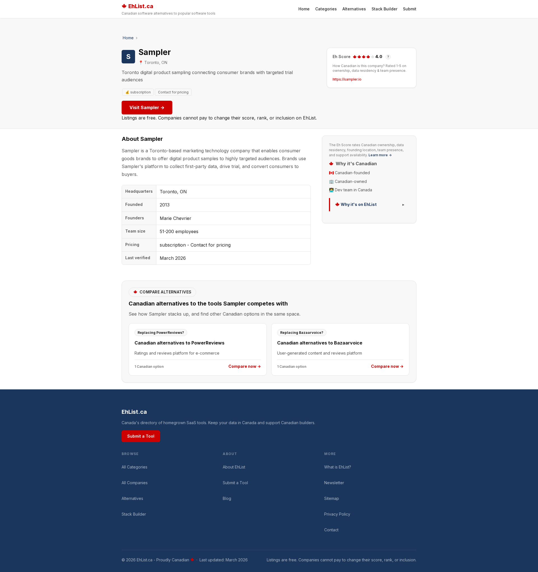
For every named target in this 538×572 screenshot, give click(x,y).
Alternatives (354, 8)
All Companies (135, 482)
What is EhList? (337, 467)
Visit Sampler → (146, 107)
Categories (326, 8)
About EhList (234, 467)
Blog (227, 498)
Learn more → (380, 155)
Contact (331, 529)
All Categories (134, 467)
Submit (409, 8)
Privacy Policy (337, 514)
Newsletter (334, 482)
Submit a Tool (140, 436)
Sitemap (331, 498)
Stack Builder (384, 8)
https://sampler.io (347, 79)
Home (304, 8)
